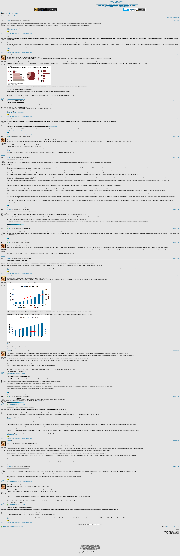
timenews (8, 390)
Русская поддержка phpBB (90, 541)
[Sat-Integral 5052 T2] (134, 10)
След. (17, 13)
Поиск (117, 4)
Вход (135, 5)
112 (15, 13)
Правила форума (104, 4)
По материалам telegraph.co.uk (12, 29)
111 (14, 13)
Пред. (6, 13)
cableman (8, 48)
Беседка (22, 15)
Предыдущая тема (169, 17)
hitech (8, 269)
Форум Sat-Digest (17, 15)
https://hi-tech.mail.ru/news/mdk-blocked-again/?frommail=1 (16, 112)
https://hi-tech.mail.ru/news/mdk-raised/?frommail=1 (14, 130)
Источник (8, 203)
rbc (7, 93)
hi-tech (8, 518)
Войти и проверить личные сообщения (125, 5)
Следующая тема (176, 17)
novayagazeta (9, 418)
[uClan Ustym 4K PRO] (45, 10)
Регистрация (136, 4)
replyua (8, 236)
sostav (8, 459)
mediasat (8, 150)
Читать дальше (9, 251)
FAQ (111, 4)
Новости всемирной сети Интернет (6, 12)
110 (12, 13)
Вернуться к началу (3, 33)
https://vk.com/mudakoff (53, 126)
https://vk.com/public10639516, (26, 124)
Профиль (103, 5)
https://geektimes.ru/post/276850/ (12, 434)
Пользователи (126, 4)
